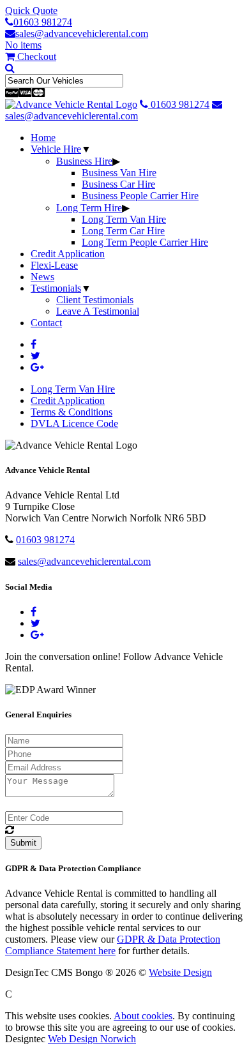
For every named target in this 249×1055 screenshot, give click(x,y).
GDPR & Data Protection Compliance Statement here (112, 945)
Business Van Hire (119, 172)
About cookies (143, 1015)
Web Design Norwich (92, 1038)
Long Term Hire (89, 207)
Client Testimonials (94, 299)
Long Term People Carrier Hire (145, 242)
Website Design (180, 972)
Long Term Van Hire (124, 219)
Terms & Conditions (71, 412)
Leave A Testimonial (97, 311)
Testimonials (56, 288)
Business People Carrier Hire (140, 195)
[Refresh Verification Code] (9, 830)
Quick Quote (31, 10)
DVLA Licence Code (74, 423)
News (42, 276)
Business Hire (84, 161)
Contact (46, 322)
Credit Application (68, 253)
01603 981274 (42, 22)
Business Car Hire (118, 184)
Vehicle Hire (56, 149)
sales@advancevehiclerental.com (81, 33)
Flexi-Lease (54, 265)
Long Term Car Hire (123, 230)
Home (43, 137)
